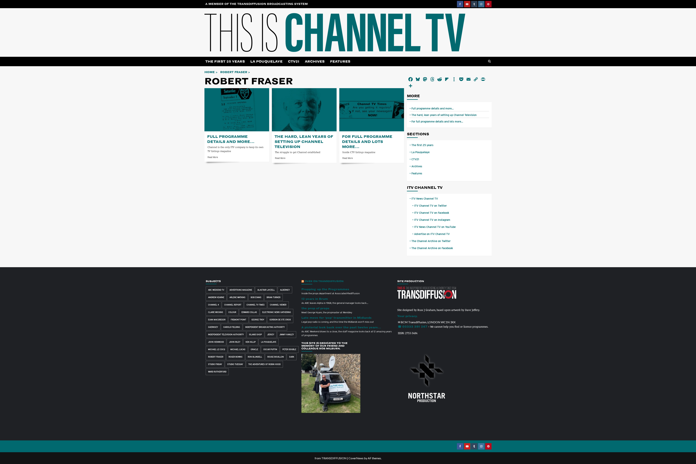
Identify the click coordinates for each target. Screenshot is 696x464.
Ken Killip (251, 342)
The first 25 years (225, 61)
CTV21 (293, 61)
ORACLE (254, 349)
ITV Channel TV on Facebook (431, 212)
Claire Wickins (215, 312)
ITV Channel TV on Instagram (432, 219)
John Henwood (216, 342)
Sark (291, 357)
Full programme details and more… (432, 108)
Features (340, 61)
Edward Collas (249, 312)
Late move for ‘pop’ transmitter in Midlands (336, 317)
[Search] (489, 61)
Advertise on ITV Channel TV (432, 234)
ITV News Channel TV (424, 198)
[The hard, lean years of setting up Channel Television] (304, 109)
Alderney (285, 290)
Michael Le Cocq (216, 349)
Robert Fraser (215, 357)
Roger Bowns (236, 357)
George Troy (257, 319)
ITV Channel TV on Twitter (430, 205)
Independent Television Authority (226, 334)
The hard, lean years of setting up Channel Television (304, 141)
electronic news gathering (276, 312)
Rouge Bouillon (275, 357)
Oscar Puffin (270, 349)
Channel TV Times (255, 304)
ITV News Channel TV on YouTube (435, 227)
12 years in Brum (314, 299)
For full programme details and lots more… (367, 141)
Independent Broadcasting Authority (265, 327)
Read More (213, 157)
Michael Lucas (237, 349)
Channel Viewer (278, 304)
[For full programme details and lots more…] (371, 109)
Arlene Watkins (237, 297)
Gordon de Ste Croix (280, 319)
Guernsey (213, 327)
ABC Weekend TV (216, 290)
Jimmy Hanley (286, 334)
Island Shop (255, 334)
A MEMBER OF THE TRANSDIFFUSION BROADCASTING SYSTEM (256, 4)
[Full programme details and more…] (236, 109)
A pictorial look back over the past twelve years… (341, 327)
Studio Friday (215, 364)
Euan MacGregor (216, 319)
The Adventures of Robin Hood (264, 364)
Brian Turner (273, 297)
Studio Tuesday (235, 364)
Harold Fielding (231, 327)
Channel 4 (213, 304)
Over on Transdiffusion (324, 281)
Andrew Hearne (216, 297)
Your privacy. (407, 316)
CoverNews (356, 458)
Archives (315, 61)
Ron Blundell (255, 357)
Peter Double (289, 349)
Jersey (270, 334)
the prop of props (315, 308)
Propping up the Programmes (325, 289)
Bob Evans (256, 297)
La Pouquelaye (266, 61)
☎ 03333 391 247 (412, 326)
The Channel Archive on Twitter (431, 241)
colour (232, 312)
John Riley (234, 342)
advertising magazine (240, 290)
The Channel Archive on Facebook (432, 248)
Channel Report (232, 304)
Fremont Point (238, 319)
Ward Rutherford (217, 371)
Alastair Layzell (266, 290)
